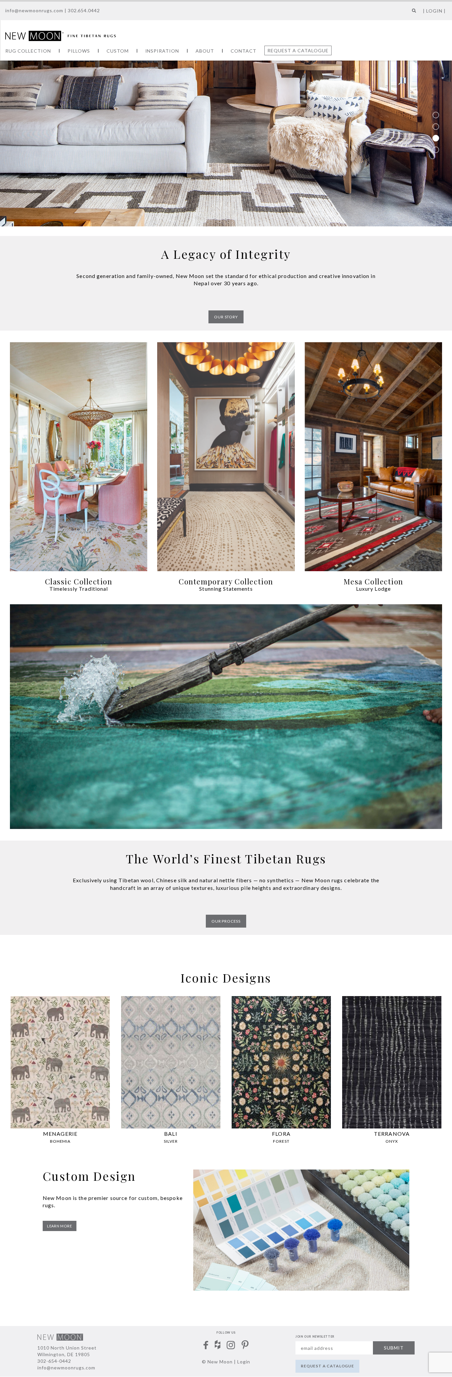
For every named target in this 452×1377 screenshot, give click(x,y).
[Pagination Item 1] (435, 115)
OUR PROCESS (226, 921)
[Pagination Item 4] (435, 149)
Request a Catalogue (298, 50)
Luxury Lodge (373, 588)
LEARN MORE (59, 1226)
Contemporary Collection (226, 581)
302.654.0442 (84, 10)
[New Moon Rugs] (60, 35)
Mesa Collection (373, 581)
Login (243, 1361)
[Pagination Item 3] (435, 138)
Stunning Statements (225, 588)
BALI (170, 1133)
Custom (118, 51)
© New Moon (217, 1361)
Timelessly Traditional (78, 588)
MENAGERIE (60, 1133)
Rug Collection (28, 51)
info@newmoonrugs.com (34, 10)
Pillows (79, 51)
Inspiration (162, 51)
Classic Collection (79, 581)
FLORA (281, 1133)
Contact (243, 51)
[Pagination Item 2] (435, 126)
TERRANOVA (392, 1133)
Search (412, 13)
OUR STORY (226, 316)
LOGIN (434, 11)
